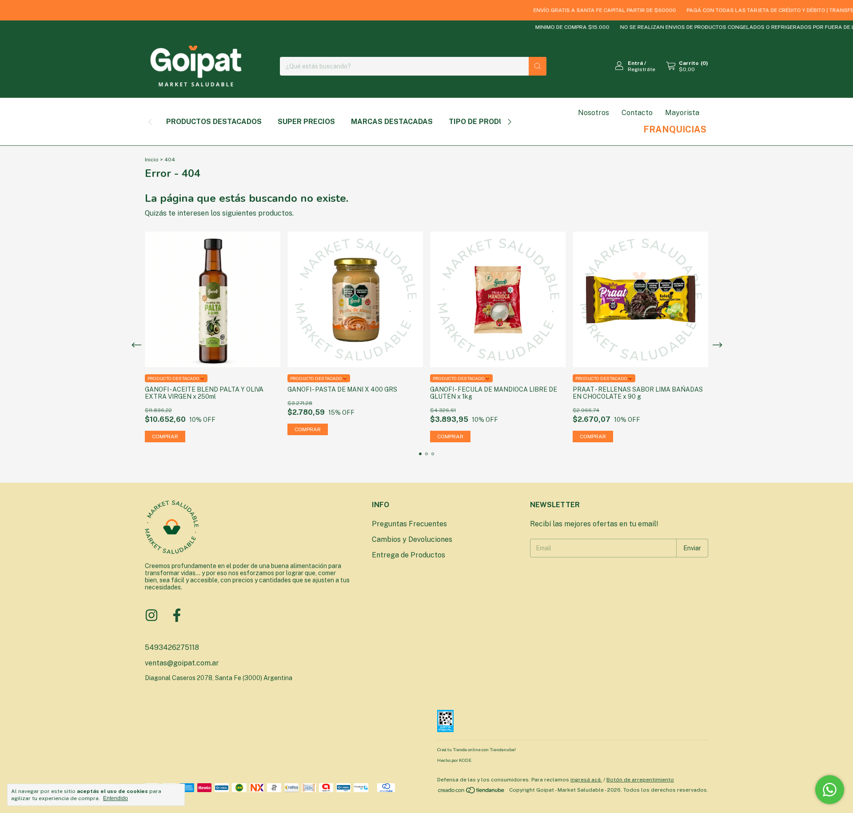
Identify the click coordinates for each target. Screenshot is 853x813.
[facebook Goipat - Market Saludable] (176, 615)
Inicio (152, 159)
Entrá (635, 63)
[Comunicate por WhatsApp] (829, 789)
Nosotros (593, 112)
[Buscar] (537, 66)
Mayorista (682, 112)
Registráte (641, 69)
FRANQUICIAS (674, 129)
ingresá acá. (586, 780)
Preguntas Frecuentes (409, 524)
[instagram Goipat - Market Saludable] (151, 615)
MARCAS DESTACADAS (392, 121)
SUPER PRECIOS (306, 121)
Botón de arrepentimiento (640, 780)
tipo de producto (484, 121)
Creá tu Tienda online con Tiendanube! (476, 749)
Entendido (115, 798)
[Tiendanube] (471, 792)
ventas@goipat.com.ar (182, 663)
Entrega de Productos (408, 555)
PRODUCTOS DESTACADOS (214, 121)
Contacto (637, 112)
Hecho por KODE (454, 760)
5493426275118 (172, 647)
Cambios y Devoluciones (412, 539)
